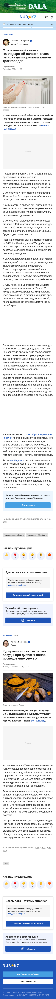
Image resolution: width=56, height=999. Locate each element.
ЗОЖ (16, 635)
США (6, 863)
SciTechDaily (38, 720)
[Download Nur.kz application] (28, 6)
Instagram (30, 620)
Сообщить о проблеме (28, 974)
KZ (46, 17)
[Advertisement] (28, 151)
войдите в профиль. (17, 585)
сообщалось (17, 460)
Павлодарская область (14, 535)
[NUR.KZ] (28, 17)
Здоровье (7, 635)
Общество (8, 34)
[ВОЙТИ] (52, 17)
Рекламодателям (28, 982)
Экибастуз (42, 535)
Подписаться (28, 505)
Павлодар (31, 535)
